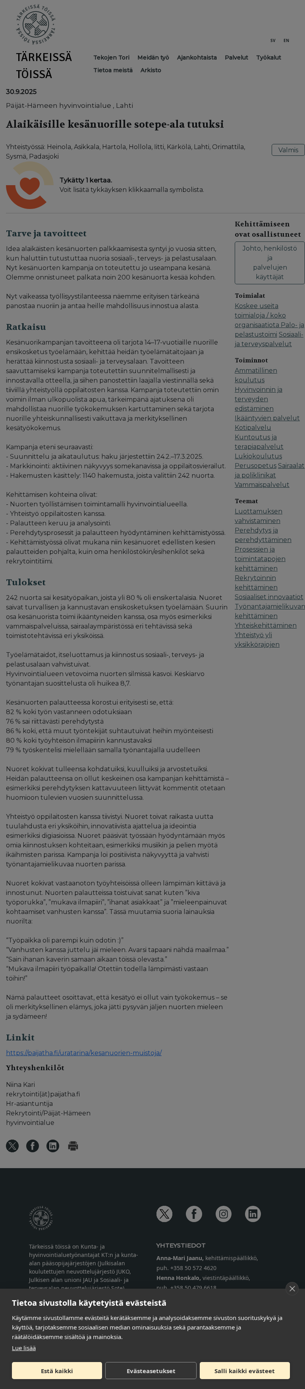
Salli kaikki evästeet (244, 1371)
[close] (292, 1288)
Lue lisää (24, 1348)
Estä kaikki (57, 1371)
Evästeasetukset (151, 1371)
